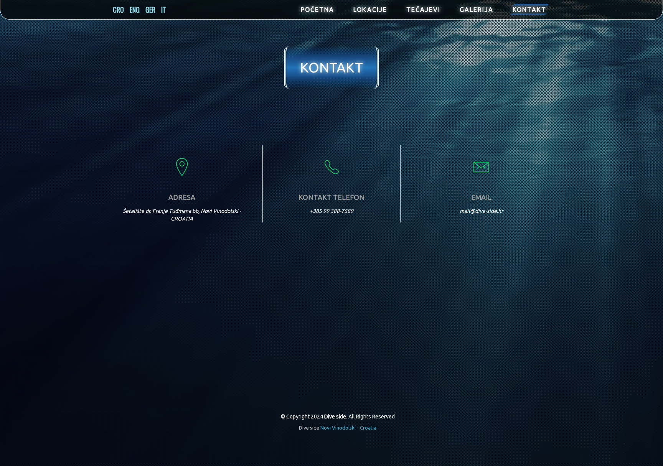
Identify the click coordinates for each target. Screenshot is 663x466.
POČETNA (317, 9)
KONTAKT (529, 9)
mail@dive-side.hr (481, 211)
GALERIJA (476, 9)
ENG (135, 10)
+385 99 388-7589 (331, 211)
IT (163, 10)
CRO (118, 10)
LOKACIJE (370, 9)
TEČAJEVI (423, 9)
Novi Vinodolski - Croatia (348, 427)
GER (150, 10)
